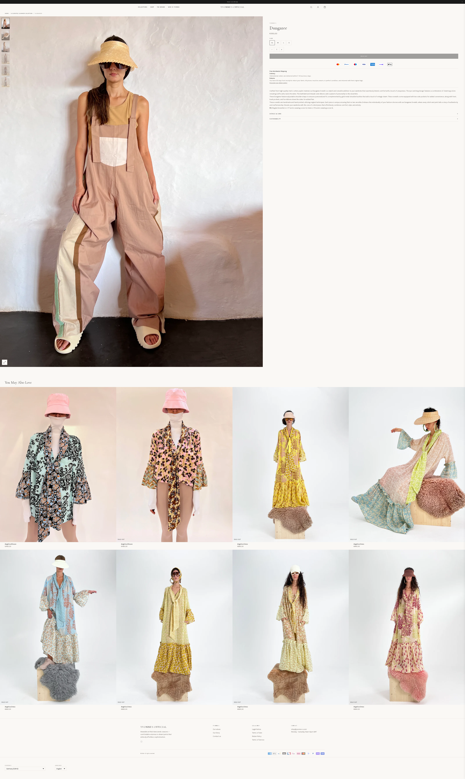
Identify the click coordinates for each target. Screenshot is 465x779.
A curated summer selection (21, 13)
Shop (152, 7)
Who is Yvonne (173, 7)
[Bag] (325, 7)
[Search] (311, 7)
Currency (8, 765)
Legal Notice (256, 729)
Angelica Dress (242, 544)
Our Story (216, 733)
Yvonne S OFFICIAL (153, 727)
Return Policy (256, 736)
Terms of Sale (257, 733)
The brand (161, 7)
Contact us (217, 736)
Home (7, 13)
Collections (142, 7)
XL (272, 43)
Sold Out (363, 56)
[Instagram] (141, 742)
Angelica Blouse (10, 544)
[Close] (462, 2)
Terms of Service (258, 740)
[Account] (318, 7)
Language (58, 765)
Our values (217, 729)
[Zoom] (4, 362)
